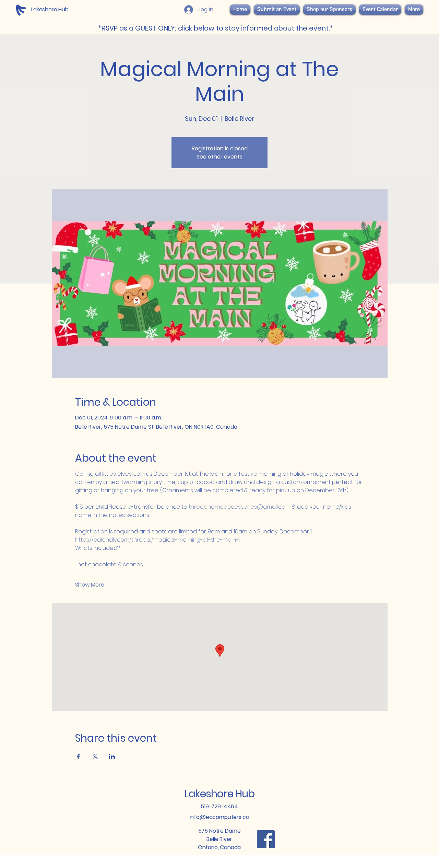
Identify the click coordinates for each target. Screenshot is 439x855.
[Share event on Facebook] (78, 756)
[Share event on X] (95, 756)
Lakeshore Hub (219, 793)
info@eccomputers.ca (219, 817)
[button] (329, 9)
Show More (89, 585)
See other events (219, 157)
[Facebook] (266, 839)
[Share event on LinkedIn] (112, 756)
